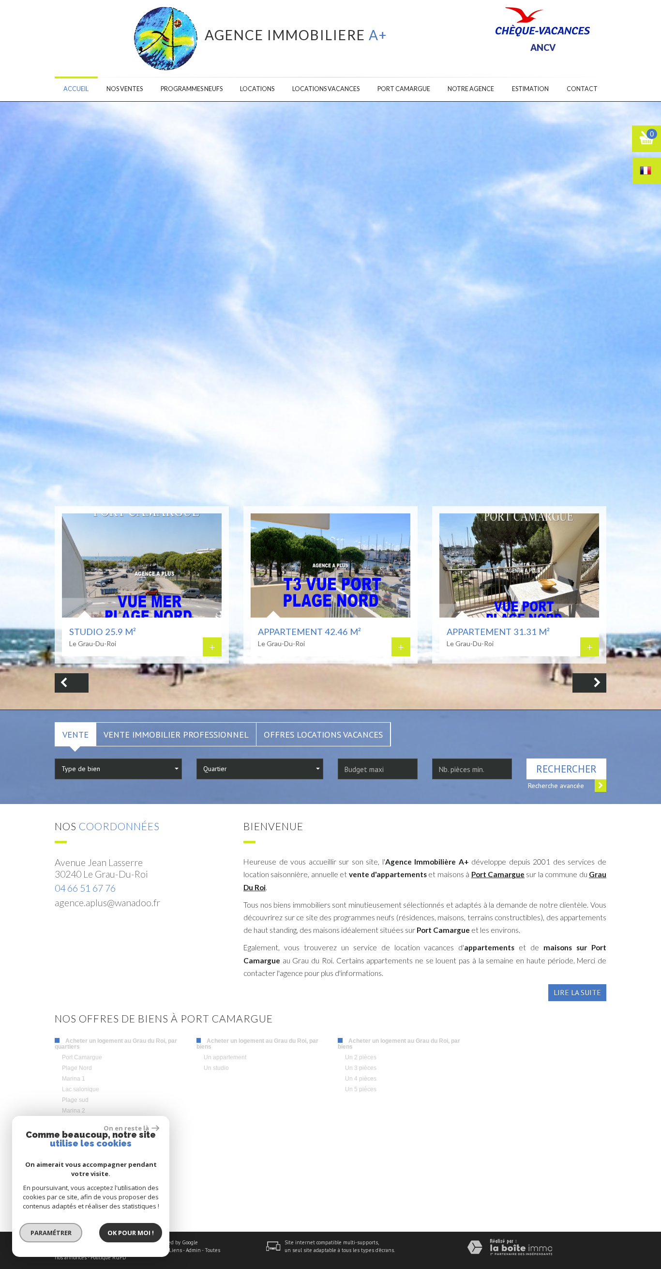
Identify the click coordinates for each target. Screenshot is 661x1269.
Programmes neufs (192, 89)
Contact (582, 89)
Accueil (76, 89)
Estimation (530, 89)
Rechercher (566, 768)
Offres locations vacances (323, 734)
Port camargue (403, 89)
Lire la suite (577, 992)
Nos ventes (124, 89)
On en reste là (126, 1128)
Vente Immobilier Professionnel (176, 734)
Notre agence (471, 89)
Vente (75, 734)
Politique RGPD (108, 1257)
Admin (193, 1250)
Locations (257, 89)
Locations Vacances (326, 89)
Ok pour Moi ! (130, 1232)
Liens (175, 1250)
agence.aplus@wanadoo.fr (107, 902)
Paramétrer (51, 1232)
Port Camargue (498, 874)
